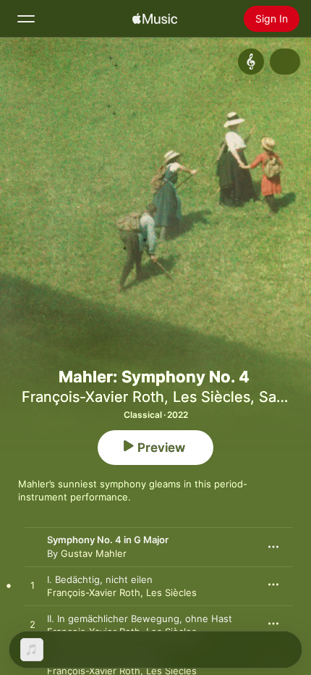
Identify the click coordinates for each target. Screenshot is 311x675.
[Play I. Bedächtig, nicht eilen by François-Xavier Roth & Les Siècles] (32, 585)
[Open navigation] (26, 19)
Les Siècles (211, 397)
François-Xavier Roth (93, 397)
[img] (154, 18)
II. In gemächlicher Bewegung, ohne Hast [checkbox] (139, 618)
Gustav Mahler (94, 553)
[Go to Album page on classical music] (251, 62)
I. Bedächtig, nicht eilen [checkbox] (100, 579)
